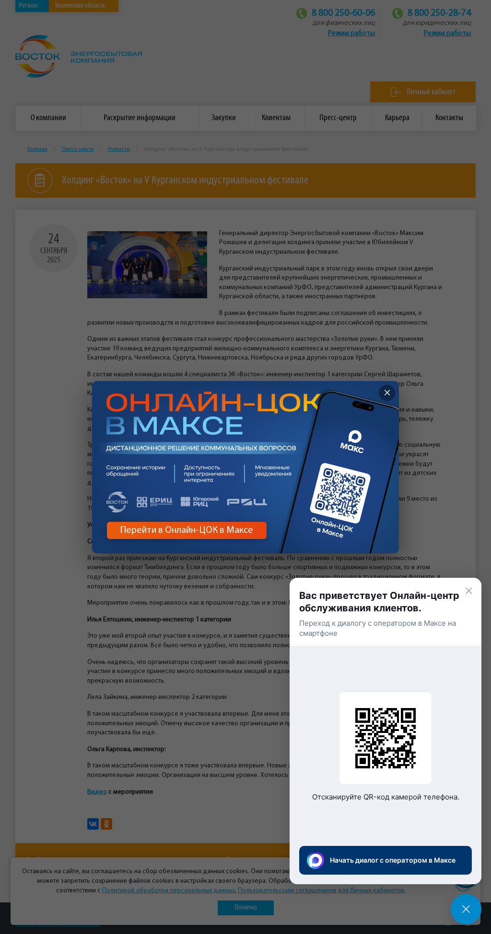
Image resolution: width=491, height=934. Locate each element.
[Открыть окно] (466, 909)
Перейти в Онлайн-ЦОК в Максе (186, 530)
